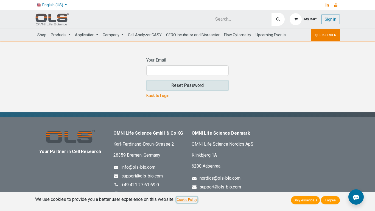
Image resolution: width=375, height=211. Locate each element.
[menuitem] (42, 35)
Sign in (330, 19)
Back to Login (157, 95)
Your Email (156, 60)
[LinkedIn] (327, 5)
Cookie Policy (187, 200)
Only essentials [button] (305, 200)
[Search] (278, 19)
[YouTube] (336, 5)
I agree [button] (330, 200)
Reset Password (187, 85)
